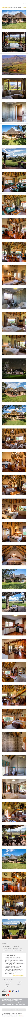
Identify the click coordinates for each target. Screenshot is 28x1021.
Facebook (8, 982)
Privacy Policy (7, 948)
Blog (7, 986)
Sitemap (21, 1016)
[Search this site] (19, 4)
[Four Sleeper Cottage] (14, 392)
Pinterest (19, 984)
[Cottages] (14, 368)
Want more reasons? (18, 975)
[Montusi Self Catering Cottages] (14, 65)
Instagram (19, 982)
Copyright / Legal (17, 948)
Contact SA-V (7, 946)
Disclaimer (16, 946)
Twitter (7, 984)
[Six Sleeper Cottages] (14, 18)
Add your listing (14, 1010)
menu (21, 4)
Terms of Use (7, 951)
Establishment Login (18, 951)
